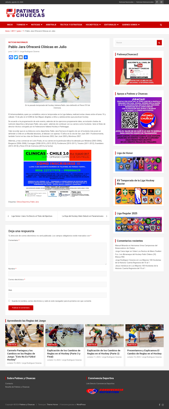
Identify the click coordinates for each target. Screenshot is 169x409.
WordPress (81, 404)
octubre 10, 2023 (133, 357)
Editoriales (110, 25)
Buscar (159, 42)
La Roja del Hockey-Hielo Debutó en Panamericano (82, 216)
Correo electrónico (16, 279)
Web (10, 290)
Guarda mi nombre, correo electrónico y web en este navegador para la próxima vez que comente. (52, 301)
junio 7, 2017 (13, 52)
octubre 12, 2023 (53, 360)
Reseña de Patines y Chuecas (17, 387)
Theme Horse (52, 404)
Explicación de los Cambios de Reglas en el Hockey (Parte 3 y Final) (63, 353)
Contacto (9, 383)
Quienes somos (129, 25)
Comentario (13, 240)
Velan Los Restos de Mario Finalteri (147, 251)
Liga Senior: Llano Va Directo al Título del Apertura (32, 216)
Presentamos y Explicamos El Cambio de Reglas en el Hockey (144, 352)
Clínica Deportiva (23, 202)
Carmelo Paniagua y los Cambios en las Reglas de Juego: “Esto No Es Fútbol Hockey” (21, 355)
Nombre (12, 269)
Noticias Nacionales (126, 2)
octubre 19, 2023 (13, 363)
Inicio (10, 25)
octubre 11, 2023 (93, 357)
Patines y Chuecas (27, 404)
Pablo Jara (34, 202)
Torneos (20, 25)
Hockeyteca (92, 25)
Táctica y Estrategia (71, 25)
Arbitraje (51, 25)
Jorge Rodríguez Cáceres (29, 52)
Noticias (35, 25)
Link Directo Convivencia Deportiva (100, 383)
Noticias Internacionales (145, 2)
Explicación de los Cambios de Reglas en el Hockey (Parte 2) (103, 352)
